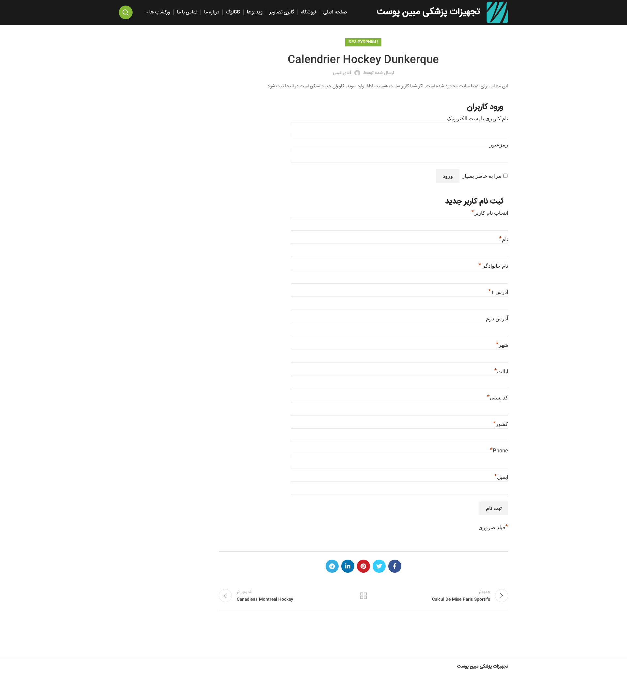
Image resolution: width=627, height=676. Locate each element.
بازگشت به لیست (363, 595)
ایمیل (501, 477)
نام (503, 239)
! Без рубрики (363, 42)
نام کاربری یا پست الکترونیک (477, 118)
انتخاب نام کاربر (489, 213)
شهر (502, 345)
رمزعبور (499, 144)
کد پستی (497, 397)
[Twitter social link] (379, 566)
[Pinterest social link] (363, 566)
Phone (499, 450)
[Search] (126, 12)
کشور (500, 424)
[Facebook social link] (394, 566)
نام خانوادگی (493, 266)
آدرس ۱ (498, 292)
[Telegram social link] (332, 566)
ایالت (501, 371)
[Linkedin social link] (347, 566)
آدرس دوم (497, 318)
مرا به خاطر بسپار (481, 176)
